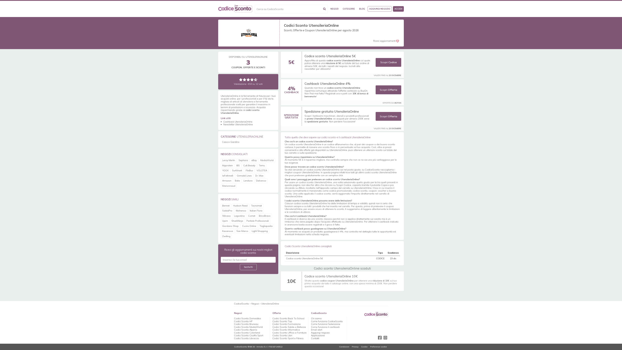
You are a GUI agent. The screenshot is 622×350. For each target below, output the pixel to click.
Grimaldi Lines (244, 175)
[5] (255, 79)
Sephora (243, 160)
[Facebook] (380, 338)
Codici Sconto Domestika (247, 318)
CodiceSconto (241, 303)
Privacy (355, 347)
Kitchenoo (241, 210)
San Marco (242, 231)
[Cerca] (324, 9)
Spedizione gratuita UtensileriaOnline (332, 111)
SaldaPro (227, 210)
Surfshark (237, 170)
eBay (254, 160)
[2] (244, 79)
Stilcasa (226, 215)
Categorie (349, 8)
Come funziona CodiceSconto (327, 321)
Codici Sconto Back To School (288, 318)
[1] (240, 79)
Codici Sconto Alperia (245, 329)
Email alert (316, 329)
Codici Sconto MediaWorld (248, 327)
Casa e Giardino (230, 141)
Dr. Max (259, 175)
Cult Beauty (249, 165)
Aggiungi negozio (379, 8)
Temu (262, 165)
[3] (248, 79)
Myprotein (227, 165)
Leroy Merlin (228, 160)
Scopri (388, 62)
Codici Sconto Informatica (286, 329)
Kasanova (227, 231)
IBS (238, 165)
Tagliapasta (266, 226)
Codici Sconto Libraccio (246, 338)
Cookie (364, 347)
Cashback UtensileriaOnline (237, 121)
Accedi (398, 8)
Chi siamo (316, 318)
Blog (362, 8)
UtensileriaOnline (270, 303)
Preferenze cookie (378, 347)
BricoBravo (265, 215)
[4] (252, 79)
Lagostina (239, 215)
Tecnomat (256, 205)
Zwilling (226, 236)
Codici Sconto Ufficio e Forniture (289, 332)
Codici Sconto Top (282, 321)
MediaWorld (267, 160)
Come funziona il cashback (325, 327)
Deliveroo (261, 180)
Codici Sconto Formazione (286, 324)
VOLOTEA (262, 170)
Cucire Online (249, 226)
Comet (251, 215)
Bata (237, 180)
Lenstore (248, 180)
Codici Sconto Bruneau (246, 324)
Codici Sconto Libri (282, 335)
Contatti (315, 338)
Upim (225, 220)
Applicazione (318, 335)
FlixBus (249, 170)
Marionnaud (228, 185)
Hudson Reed (240, 205)
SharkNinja (237, 220)
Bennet (226, 205)
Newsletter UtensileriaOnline (238, 124)
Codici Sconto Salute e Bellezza (289, 327)
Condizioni (344, 347)
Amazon (226, 180)
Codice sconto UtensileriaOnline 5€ (330, 56)
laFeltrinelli (227, 175)
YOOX (225, 170)
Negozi (334, 8)
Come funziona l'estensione (325, 324)
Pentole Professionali (258, 220)
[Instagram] (385, 338)
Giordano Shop (230, 226)
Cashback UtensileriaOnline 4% (328, 84)
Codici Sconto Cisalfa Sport (248, 335)
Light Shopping (260, 231)
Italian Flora (256, 210)
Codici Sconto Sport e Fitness (288, 338)
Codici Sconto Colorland (247, 332)
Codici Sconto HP (243, 321)
